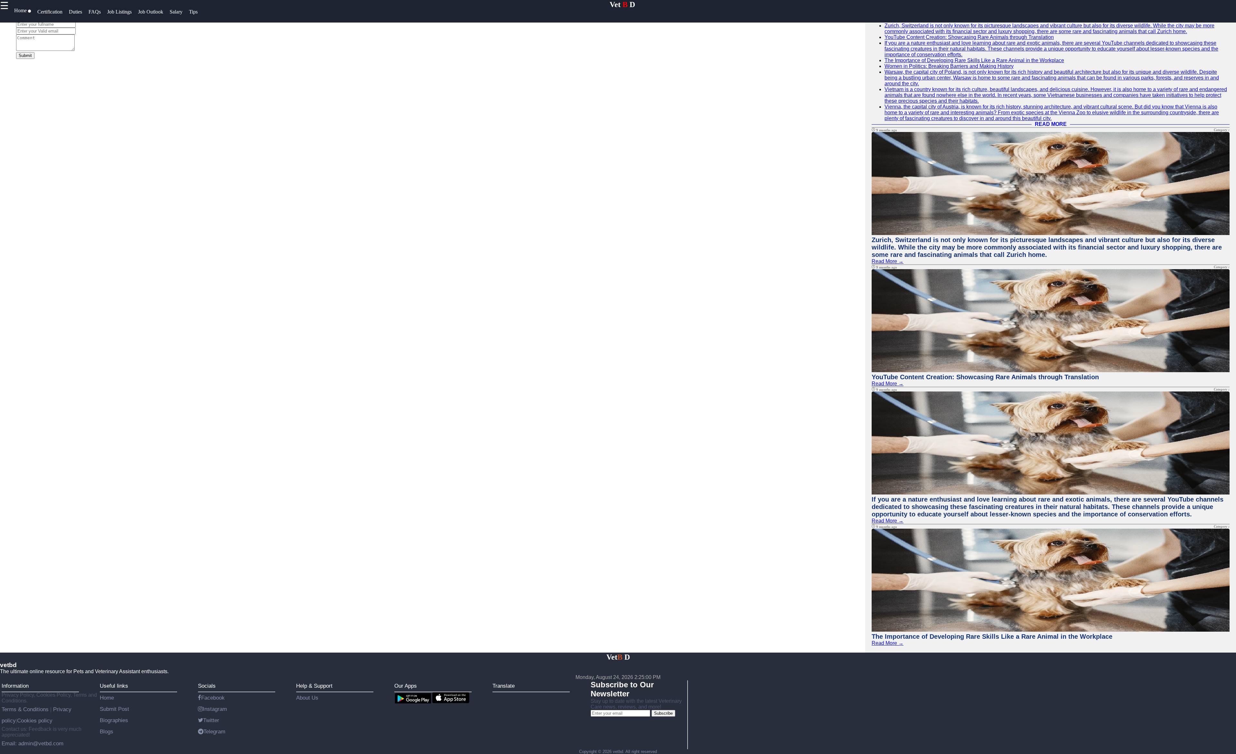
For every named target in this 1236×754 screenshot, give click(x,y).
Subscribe (663, 713)
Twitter (211, 720)
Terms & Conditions (26, 709)
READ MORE (1051, 124)
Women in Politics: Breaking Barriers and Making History (949, 66)
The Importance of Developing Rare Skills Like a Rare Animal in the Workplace (974, 60)
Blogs (106, 731)
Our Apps (405, 686)
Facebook (213, 697)
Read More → (888, 261)
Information (15, 686)
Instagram (215, 709)
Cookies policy (34, 720)
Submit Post (114, 709)
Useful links (114, 686)
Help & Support (314, 686)
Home (107, 697)
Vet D (622, 4)
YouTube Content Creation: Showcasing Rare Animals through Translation (969, 37)
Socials (207, 686)
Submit (25, 55)
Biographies (114, 720)
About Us (307, 697)
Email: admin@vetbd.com (32, 743)
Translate (503, 686)
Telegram (214, 731)
